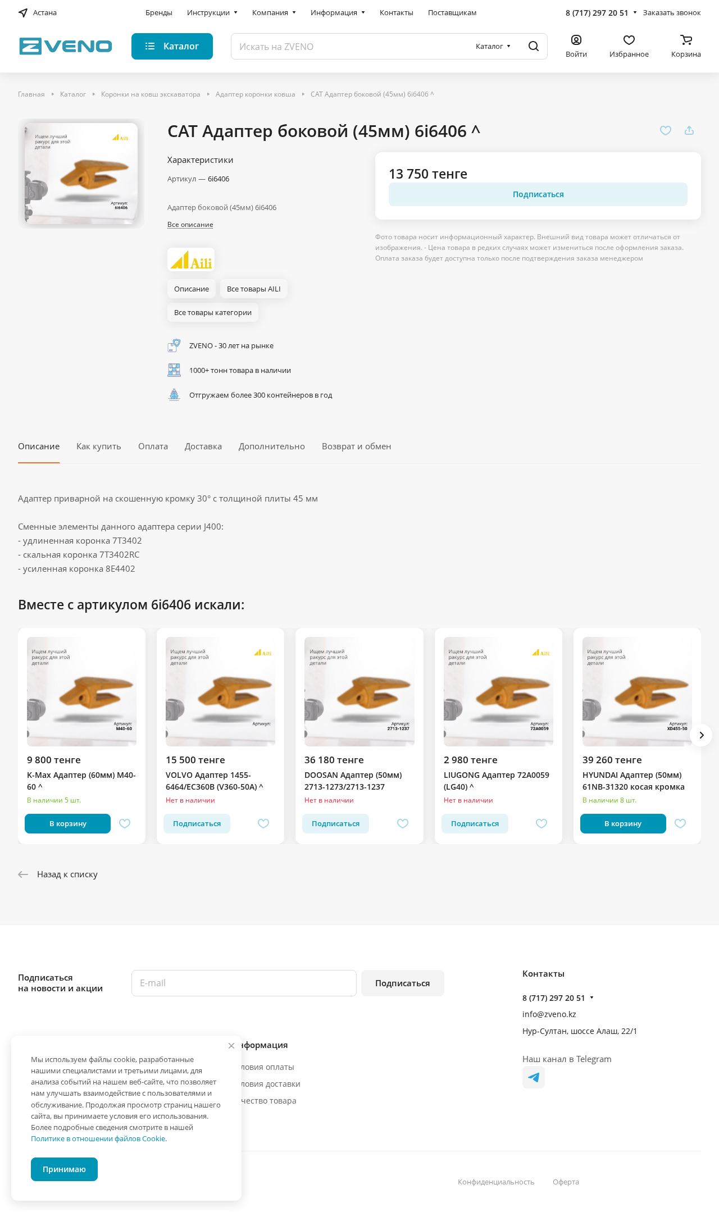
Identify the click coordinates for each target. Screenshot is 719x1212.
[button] (701, 735)
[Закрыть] (231, 1046)
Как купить (98, 446)
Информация (259, 1044)
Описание (39, 446)
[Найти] (534, 46)
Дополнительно (272, 446)
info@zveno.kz (549, 1014)
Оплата (153, 446)
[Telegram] (533, 1077)
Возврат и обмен (357, 446)
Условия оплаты (262, 1066)
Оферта (566, 1182)
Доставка (203, 446)
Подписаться (402, 982)
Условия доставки (266, 1083)
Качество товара (264, 1100)
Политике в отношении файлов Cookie (98, 1138)
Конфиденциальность (496, 1182)
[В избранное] (665, 130)
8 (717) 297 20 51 (597, 12)
